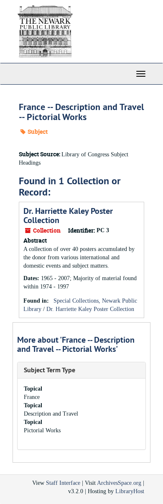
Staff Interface (63, 483)
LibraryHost (129, 491)
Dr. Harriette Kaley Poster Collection (68, 216)
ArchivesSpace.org (119, 483)
